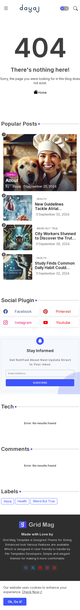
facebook (23, 311)
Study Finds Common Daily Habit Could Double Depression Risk (55, 265)
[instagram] (47, 567)
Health (22, 501)
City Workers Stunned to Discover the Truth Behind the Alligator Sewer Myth (55, 236)
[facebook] (26, 567)
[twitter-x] (33, 567)
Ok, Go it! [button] (15, 602)
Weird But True (44, 501)
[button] (64, 8)
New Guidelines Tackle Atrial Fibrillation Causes (52, 206)
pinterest (63, 311)
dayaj (8, 501)
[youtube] (40, 567)
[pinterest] (54, 567)
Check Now (30, 592)
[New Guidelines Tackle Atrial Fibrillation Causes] (17, 208)
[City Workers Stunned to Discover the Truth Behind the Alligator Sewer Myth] (17, 237)
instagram (23, 322)
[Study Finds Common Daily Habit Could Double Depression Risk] (17, 267)
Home (42, 92)
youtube (63, 322)
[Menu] (6, 8)
